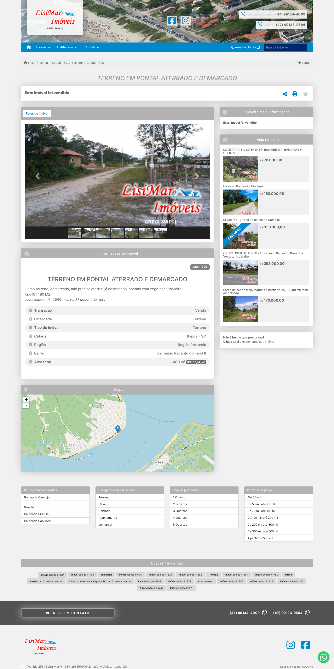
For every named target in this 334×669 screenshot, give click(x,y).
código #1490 (291, 581)
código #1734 (82, 574)
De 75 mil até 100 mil (261, 511)
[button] (39, 176)
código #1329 (52, 574)
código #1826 (160, 574)
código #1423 (181, 588)
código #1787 (149, 581)
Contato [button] (90, 47)
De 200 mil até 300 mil (263, 524)
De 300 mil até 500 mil (263, 531)
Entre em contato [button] (69, 613)
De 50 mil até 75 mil (261, 504)
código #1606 (130, 574)
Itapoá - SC (60, 63)
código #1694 (236, 574)
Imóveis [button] (41, 47)
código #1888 (190, 574)
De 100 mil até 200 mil (262, 517)
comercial (105, 524)
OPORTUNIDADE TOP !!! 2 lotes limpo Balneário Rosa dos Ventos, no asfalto (263, 254)
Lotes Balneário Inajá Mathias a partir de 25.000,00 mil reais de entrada (265, 291)
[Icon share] (172, 20)
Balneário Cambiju (37, 497)
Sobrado (104, 511)
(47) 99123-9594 (290, 25)
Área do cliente (245, 47)
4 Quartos (180, 517)
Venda (43, 63)
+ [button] (26, 399)
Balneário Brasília (36, 514)
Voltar (305, 63)
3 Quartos (180, 511)
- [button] (26, 405)
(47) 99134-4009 (290, 14)
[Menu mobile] (29, 47)
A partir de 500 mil (260, 538)
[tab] (37, 113)
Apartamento (108, 517)
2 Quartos (180, 504)
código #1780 (266, 574)
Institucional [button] (65, 47)
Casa (102, 504)
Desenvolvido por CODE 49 (296, 666)
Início (31, 63)
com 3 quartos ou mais (46, 581)
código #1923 (261, 581)
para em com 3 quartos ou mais (100, 581)
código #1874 (179, 581)
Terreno (77, 63)
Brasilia (29, 507)
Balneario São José (37, 521)
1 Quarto (179, 497)
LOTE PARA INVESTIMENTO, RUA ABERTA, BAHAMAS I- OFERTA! (262, 151)
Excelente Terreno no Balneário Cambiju (251, 220)
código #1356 (231, 581)
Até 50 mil (254, 497)
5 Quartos (180, 524)
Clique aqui (231, 341)
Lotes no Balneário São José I (244, 186)
